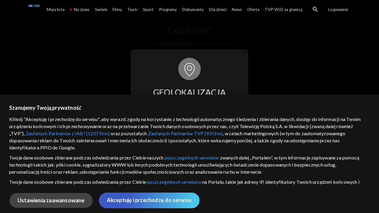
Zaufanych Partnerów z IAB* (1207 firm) (68, 133)
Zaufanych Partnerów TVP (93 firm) (185, 133)
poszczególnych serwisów (192, 157)
